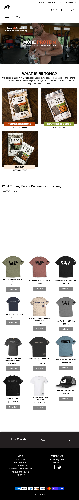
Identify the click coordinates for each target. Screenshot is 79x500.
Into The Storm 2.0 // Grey (66, 321)
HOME (41, 3)
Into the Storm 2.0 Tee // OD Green (13, 280)
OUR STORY (20, 460)
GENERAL (57, 462)
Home (7, 17)
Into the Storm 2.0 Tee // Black (65, 280)
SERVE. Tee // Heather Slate (66, 359)
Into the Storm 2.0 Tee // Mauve (39, 281)
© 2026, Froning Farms (38, 494)
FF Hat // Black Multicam (65, 390)
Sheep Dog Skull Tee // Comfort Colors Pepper (13, 359)
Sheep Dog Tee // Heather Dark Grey (39, 359)
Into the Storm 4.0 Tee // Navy (13, 314)
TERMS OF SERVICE (20, 472)
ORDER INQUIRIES (56, 460)
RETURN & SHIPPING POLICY (20, 469)
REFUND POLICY (20, 466)
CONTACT (20, 475)
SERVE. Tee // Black (13, 399)
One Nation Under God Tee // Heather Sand (39, 319)
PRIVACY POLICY (21, 463)
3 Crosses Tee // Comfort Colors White (39, 398)
